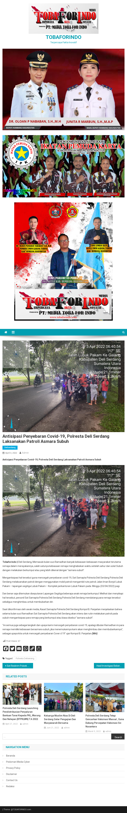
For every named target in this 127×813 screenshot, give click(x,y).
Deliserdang (10, 447)
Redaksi (10, 786)
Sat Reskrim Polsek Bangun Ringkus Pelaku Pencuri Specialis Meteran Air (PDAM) (20, 665)
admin (25, 452)
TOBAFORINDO (63, 37)
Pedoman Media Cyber (18, 762)
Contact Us (12, 780)
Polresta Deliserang (25, 658)
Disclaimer (11, 774)
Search (118, 737)
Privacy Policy (13, 768)
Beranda (10, 755)
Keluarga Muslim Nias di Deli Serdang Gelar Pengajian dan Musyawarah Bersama (60, 719)
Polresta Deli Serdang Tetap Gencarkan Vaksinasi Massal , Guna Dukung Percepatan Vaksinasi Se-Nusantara (104, 721)
